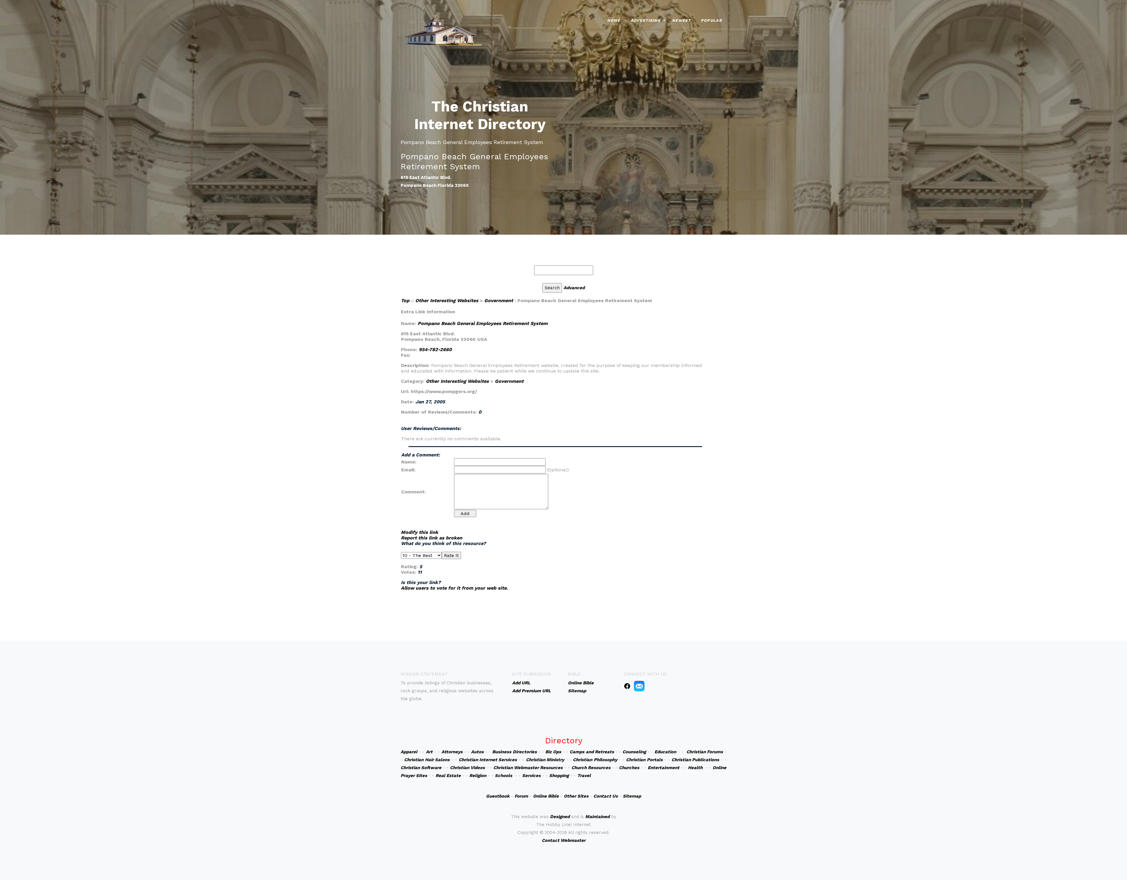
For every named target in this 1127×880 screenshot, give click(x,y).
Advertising (645, 20)
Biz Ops (553, 751)
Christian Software (421, 767)
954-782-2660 (435, 349)
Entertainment (663, 767)
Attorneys (452, 751)
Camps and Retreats (592, 751)
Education (665, 751)
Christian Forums (704, 751)
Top (405, 300)
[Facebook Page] (627, 685)
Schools (503, 775)
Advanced (574, 287)
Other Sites (576, 796)
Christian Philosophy (595, 759)
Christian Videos (467, 767)
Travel (584, 775)
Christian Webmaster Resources (528, 767)
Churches (629, 767)
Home (613, 20)
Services (531, 775)
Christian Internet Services (488, 759)
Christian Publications (695, 759)
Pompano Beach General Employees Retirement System (483, 323)
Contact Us (605, 796)
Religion (477, 775)
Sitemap (632, 796)
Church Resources (590, 767)
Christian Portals (644, 759)
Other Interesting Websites (446, 300)
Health (695, 767)
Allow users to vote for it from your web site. (454, 588)
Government (498, 300)
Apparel (409, 751)
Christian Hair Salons (427, 759)
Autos (477, 751)
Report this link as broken (431, 538)
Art (429, 751)
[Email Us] (639, 685)
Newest (681, 20)
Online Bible (546, 796)
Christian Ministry (545, 759)
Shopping (559, 775)
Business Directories (514, 751)
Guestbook (497, 796)
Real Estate (448, 775)
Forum (521, 796)
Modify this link (419, 532)
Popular (711, 20)
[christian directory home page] (441, 29)
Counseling (634, 751)
